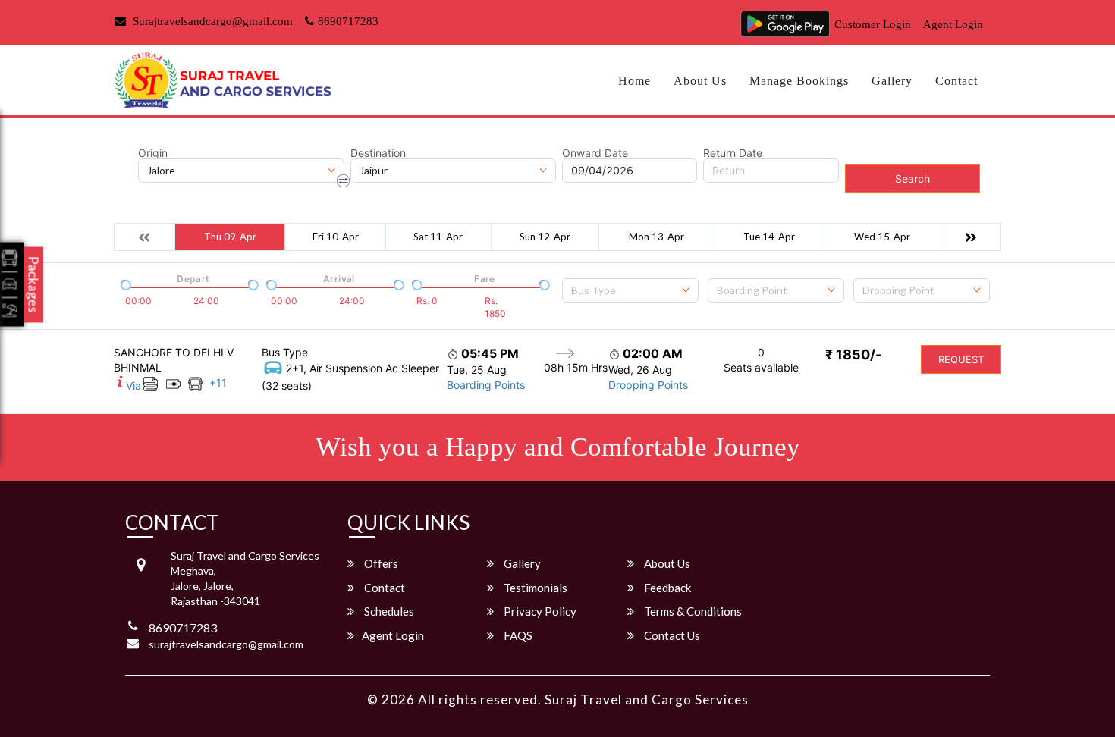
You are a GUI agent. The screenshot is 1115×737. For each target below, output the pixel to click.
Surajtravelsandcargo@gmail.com (211, 21)
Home (634, 80)
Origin (153, 153)
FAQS (516, 635)
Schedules (388, 611)
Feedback (666, 587)
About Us (700, 80)
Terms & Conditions (692, 611)
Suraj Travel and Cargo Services (647, 699)
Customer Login (872, 24)
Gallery (892, 80)
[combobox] (630, 290)
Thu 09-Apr (230, 237)
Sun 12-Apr (545, 237)
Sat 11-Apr (438, 237)
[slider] (124, 283)
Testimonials (534, 587)
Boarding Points (486, 384)
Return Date (732, 153)
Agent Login (953, 24)
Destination (378, 153)
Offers (380, 563)
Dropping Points (648, 384)
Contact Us (671, 635)
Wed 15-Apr (882, 237)
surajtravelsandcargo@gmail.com (226, 644)
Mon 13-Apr (656, 237)
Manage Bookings (799, 80)
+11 (218, 382)
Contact (956, 80)
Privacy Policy (538, 611)
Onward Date (595, 153)
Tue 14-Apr (769, 237)
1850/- (853, 354)
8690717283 (348, 21)
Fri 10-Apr (336, 237)
